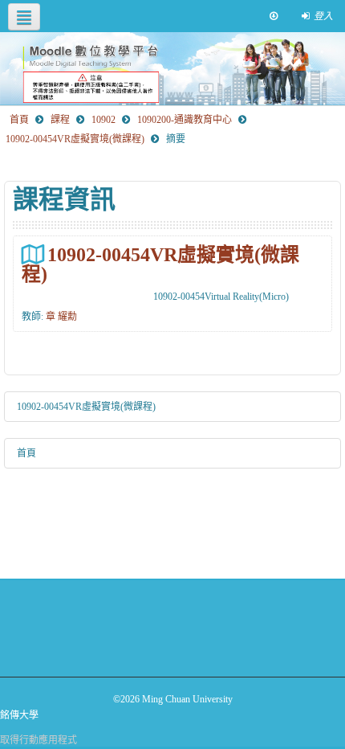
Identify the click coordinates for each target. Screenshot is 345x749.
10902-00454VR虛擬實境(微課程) (160, 264)
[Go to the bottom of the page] (274, 16)
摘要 (175, 139)
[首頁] (172, 68)
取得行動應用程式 (38, 740)
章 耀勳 (61, 316)
